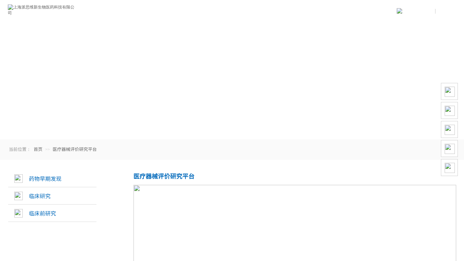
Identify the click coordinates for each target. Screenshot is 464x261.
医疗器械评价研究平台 (75, 149)
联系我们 (349, 11)
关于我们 (118, 11)
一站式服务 (176, 11)
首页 (38, 149)
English (445, 11)
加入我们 (291, 11)
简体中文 (425, 11)
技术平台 (233, 11)
